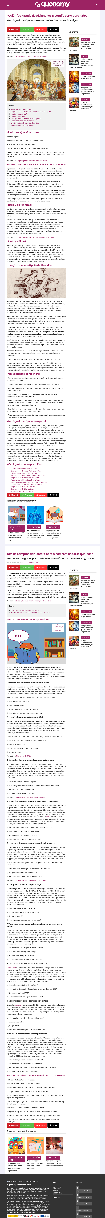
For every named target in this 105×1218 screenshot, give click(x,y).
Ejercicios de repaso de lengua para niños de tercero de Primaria (54, 1163)
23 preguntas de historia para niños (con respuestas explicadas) (15, 1167)
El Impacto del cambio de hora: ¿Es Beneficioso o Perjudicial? (87, 90)
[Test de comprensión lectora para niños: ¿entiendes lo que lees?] (16, 515)
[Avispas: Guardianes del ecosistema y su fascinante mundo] (74, 103)
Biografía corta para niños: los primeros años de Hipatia (31, 112)
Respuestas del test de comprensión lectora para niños (31, 612)
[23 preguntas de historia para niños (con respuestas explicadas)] (16, 1145)
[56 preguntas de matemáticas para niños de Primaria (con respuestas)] (54, 515)
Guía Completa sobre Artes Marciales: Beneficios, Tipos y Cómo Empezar (82, 63)
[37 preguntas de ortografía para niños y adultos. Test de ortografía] (35, 1145)
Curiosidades (86, 73)
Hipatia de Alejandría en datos (22, 109)
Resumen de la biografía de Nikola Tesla (25, 480)
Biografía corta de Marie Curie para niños (26, 471)
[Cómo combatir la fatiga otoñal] (74, 76)
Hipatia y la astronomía (19, 114)
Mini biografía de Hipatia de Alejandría (25, 123)
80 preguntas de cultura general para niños (31, 56)
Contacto (55, 1190)
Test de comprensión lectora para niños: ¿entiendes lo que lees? (16, 536)
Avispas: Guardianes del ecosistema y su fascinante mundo (81, 106)
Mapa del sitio (57, 1187)
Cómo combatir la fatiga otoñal (88, 77)
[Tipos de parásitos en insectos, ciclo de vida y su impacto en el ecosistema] (74, 42)
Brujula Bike (56, 1197)
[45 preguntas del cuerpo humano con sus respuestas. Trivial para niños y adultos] (35, 515)
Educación (31, 24)
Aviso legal (56, 1188)
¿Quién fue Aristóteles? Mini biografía (24, 473)
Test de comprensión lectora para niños (25, 610)
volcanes (18, 1005)
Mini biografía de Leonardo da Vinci (24, 468)
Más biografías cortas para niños (22, 125)
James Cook (11, 967)
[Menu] (8, 4)
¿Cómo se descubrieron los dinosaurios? (31, 880)
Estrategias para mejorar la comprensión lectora (33, 601)
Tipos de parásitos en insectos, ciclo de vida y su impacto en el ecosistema (82, 46)
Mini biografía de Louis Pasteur (22, 491)
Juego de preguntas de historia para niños (31, 160)
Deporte (84, 56)
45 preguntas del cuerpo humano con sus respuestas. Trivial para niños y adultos (35, 534)
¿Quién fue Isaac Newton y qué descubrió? (26, 484)
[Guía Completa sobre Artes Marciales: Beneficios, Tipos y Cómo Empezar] (74, 59)
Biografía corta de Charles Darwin (23, 489)
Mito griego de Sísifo (23, 756)
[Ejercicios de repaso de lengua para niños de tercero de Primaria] (54, 1145)
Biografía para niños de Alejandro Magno (31, 797)
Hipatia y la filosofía (18, 116)
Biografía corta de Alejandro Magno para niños (28, 475)
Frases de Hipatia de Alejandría (22, 121)
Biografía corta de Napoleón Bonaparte (25, 477)
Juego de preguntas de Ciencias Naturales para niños (35, 237)
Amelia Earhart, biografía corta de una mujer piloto (29, 482)
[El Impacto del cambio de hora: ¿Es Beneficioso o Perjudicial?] (74, 87)
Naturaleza (85, 39)
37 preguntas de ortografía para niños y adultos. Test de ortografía (35, 1164)
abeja (48, 817)
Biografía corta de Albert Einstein (23, 486)
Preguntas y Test (15, 528)
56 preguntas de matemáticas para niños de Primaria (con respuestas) (53, 534)
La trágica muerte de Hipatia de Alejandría (26, 118)
